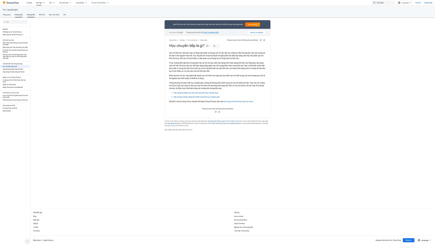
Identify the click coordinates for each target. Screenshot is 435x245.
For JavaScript (10, 9)
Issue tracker (238, 216)
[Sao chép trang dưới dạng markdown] (214, 46)
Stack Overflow (239, 223)
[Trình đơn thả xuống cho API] (54, 2)
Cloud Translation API (211, 32)
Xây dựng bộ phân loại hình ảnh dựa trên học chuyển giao (196, 93)
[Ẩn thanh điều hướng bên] (27, 241)
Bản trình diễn (54, 15)
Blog (34, 216)
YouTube (36, 231)
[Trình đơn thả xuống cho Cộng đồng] (86, 2)
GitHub (418, 3)
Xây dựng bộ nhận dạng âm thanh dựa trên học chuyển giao (197, 97)
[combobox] (383, 3)
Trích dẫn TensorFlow (241, 231)
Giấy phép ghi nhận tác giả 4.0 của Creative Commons (224, 121)
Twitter (35, 227)
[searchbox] (15, 22)
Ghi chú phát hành (240, 220)
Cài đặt (29, 3)
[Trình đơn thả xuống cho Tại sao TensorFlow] (108, 2)
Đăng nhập (428, 3)
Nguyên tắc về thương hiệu (243, 227)
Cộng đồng (80, 3)
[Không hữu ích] (264, 40)
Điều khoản (37, 240)
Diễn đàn (36, 220)
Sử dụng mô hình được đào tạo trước (238, 101)
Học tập (39, 3)
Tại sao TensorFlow (98, 3)
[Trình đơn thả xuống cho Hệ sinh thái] (71, 2)
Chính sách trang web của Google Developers (226, 123)
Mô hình (42, 15)
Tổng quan (7, 15)
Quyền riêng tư (48, 240)
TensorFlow (173, 40)
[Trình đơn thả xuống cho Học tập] (44, 2)
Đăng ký (409, 240)
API (50, 3)
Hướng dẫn (19, 15)
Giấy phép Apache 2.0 (175, 123)
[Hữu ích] (260, 40)
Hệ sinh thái (63, 3)
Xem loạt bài (252, 24)
